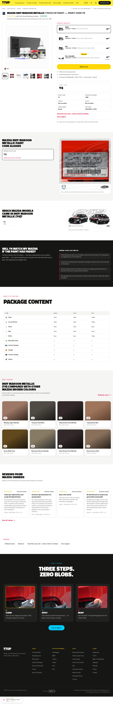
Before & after (76, 673)
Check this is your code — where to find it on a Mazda (72, 114)
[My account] (91, 3)
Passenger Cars (36, 656)
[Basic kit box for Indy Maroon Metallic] (5, 76)
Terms (94, 656)
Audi (53, 669)
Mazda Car (21, 544)
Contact (74, 679)
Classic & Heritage (37, 662)
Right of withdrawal (98, 659)
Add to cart (84, 67)
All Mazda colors (103, 395)
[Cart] (96, 3)
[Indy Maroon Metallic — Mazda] (12, 76)
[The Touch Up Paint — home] (6, 2)
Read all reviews (7, 520)
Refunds (95, 666)
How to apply (57, 3)
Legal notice (96, 652)
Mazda (19, 8)
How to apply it (61, 117)
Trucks (34, 669)
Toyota (54, 659)
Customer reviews (68, 3)
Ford (53, 666)
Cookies (95, 673)
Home (3, 8)
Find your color (104, 3)
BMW (53, 656)
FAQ (77, 3)
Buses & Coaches (37, 673)
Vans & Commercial (37, 666)
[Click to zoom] (27, 47)
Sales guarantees (77, 676)
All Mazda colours (10, 544)
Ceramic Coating (32, 3)
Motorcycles (35, 659)
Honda (54, 662)
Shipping (95, 662)
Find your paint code (45, 3)
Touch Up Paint (20, 3)
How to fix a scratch (78, 662)
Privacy (95, 669)
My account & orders (78, 652)
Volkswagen (55, 652)
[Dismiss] (21, 698)
